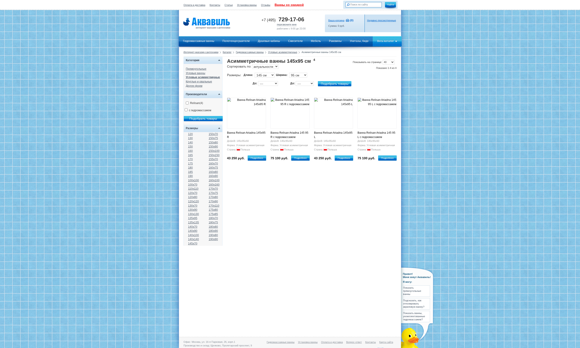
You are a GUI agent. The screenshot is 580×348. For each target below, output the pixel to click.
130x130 (193, 214)
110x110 (193, 188)
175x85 (213, 214)
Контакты (215, 5)
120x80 (192, 197)
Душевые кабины (269, 41)
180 (190, 167)
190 (190, 176)
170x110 (214, 205)
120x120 (193, 201)
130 (190, 138)
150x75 (213, 138)
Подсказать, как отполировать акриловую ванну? (413, 303)
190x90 (213, 239)
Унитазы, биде (359, 41)
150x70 (213, 134)
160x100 (214, 180)
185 (190, 172)
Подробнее (257, 158)
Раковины (335, 41)
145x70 (192, 243)
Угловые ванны (195, 73)
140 (190, 142)
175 (190, 163)
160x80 (213, 172)
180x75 (213, 222)
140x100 (193, 235)
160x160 (214, 184)
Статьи (229, 5)
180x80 (213, 226)
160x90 (213, 176)
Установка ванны (247, 5)
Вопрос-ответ (354, 342)
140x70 (192, 226)
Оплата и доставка (194, 5)
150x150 (214, 155)
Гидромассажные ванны (198, 41)
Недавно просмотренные (381, 20)
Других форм (194, 85)
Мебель (316, 41)
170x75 (213, 193)
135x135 (193, 222)
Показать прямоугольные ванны (412, 291)
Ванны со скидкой (289, 5)
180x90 (213, 230)
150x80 (213, 142)
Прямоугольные (196, 68)
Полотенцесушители (236, 41)
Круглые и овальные (199, 81)
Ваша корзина (336, 20)
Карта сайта (386, 342)
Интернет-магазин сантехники (201, 52)
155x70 (213, 159)
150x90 (213, 146)
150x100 (214, 150)
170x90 (213, 201)
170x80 (213, 197)
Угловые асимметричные (282, 52)
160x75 (213, 167)
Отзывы (265, 5)
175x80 (213, 209)
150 (190, 146)
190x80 (213, 235)
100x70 (192, 184)
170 (190, 159)
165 (190, 155)
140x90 (192, 230)
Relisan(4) (196, 103)
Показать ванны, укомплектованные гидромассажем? (414, 316)
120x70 (192, 193)
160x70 (213, 163)
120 (190, 134)
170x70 (213, 188)
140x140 (193, 239)
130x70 (192, 205)
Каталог (227, 52)
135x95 (192, 218)
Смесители (295, 41)
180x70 (213, 218)
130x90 (192, 209)
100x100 (193, 180)
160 (190, 150)
